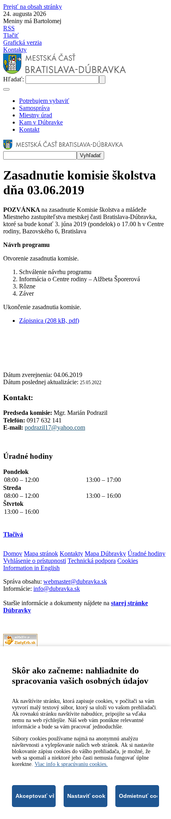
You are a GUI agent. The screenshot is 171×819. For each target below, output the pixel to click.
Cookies (127, 560)
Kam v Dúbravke (41, 122)
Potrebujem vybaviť (44, 100)
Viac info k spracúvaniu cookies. (71, 764)
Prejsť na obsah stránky (32, 6)
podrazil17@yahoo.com (55, 427)
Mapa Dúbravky (105, 553)
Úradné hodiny (146, 553)
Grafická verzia (22, 42)
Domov (12, 553)
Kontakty (15, 49)
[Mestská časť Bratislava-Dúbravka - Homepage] (64, 71)
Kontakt (29, 129)
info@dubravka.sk (56, 588)
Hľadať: (14, 79)
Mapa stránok (41, 553)
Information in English (31, 567)
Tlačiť (11, 35)
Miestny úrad (35, 115)
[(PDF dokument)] (20, 644)
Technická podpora (92, 560)
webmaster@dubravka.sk (75, 581)
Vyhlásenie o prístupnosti (34, 560)
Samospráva (34, 108)
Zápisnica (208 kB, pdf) (49, 320)
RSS (9, 28)
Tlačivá (13, 534)
